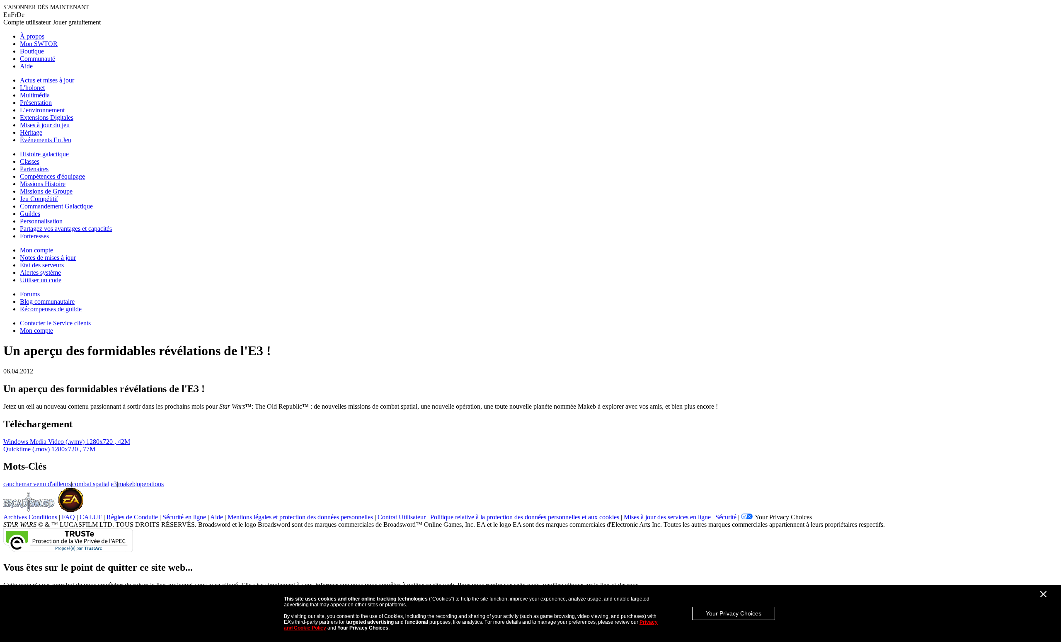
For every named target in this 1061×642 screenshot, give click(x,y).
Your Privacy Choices (733, 613)
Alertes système (40, 272)
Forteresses (34, 236)
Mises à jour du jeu (45, 124)
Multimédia (35, 95)
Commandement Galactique (56, 206)
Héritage (31, 132)
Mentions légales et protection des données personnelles (300, 517)
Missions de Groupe (46, 191)
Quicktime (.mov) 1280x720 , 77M (49, 449)
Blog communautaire (47, 301)
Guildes (30, 213)
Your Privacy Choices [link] (783, 517)
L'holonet (32, 87)
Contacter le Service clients (55, 323)
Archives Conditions (30, 517)
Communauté (37, 58)
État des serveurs (42, 265)
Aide (26, 66)
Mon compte (36, 250)
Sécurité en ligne (184, 517)
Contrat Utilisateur (402, 517)
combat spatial (90, 483)
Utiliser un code (40, 279)
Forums (30, 294)
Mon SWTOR (39, 43)
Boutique (32, 51)
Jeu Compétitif (39, 198)
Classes (29, 161)
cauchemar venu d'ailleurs (37, 483)
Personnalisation (41, 221)
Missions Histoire (42, 183)
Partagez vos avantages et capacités (66, 228)
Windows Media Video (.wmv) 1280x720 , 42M (66, 441)
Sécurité (725, 517)
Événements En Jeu (45, 139)
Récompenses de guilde (51, 309)
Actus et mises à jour (47, 80)
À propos (32, 36)
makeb (127, 483)
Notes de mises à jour (48, 257)
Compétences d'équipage (52, 176)
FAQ (68, 517)
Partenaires (34, 168)
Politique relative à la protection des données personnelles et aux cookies (524, 517)
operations (150, 483)
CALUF (91, 517)
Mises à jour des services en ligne (667, 517)
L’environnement (42, 110)
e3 (114, 483)
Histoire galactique (44, 153)
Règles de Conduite (132, 517)
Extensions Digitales (46, 117)
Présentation (36, 102)
